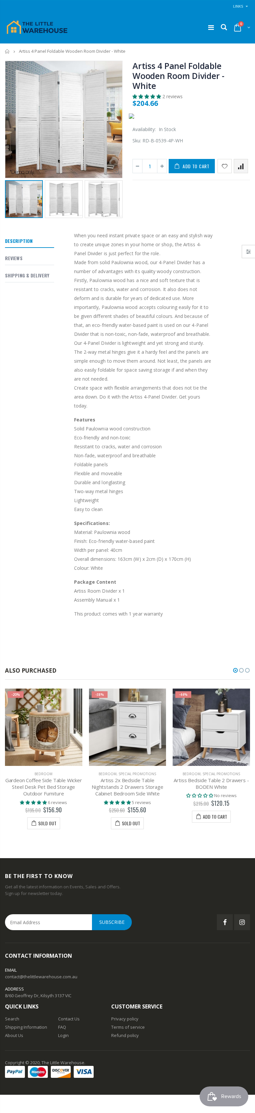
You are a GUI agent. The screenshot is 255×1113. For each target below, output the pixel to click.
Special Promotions (137, 774)
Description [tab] (19, 240)
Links (238, 6)
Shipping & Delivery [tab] (27, 275)
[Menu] (211, 27)
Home (7, 51)
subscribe (112, 922)
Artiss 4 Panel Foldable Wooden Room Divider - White (178, 75)
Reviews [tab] (14, 258)
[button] (147, 96)
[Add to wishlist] (224, 166)
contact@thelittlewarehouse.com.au (41, 977)
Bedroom (43, 774)
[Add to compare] (241, 166)
